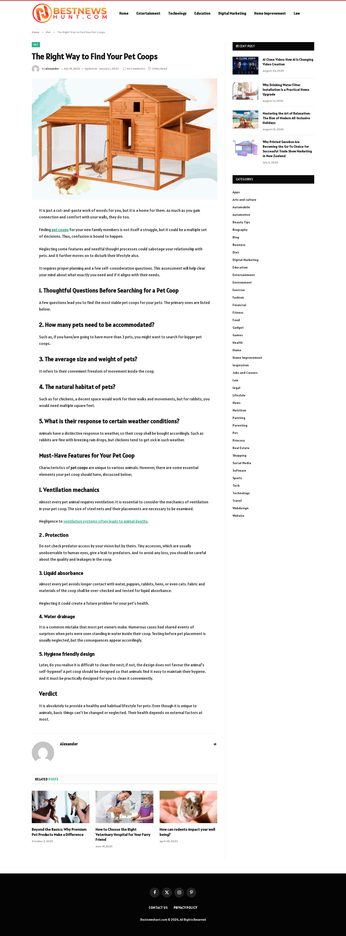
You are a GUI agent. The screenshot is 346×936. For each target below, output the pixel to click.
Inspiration (241, 365)
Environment (242, 282)
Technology (177, 13)
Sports (237, 478)
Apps (236, 192)
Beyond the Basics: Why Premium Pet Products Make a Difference (59, 832)
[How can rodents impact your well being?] (188, 807)
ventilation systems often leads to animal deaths (105, 521)
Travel (237, 500)
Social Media (242, 463)
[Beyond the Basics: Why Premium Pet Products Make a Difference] (60, 807)
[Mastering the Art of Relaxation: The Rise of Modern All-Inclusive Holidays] (245, 119)
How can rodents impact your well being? (187, 832)
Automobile (241, 207)
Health (238, 342)
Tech (236, 485)
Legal (236, 388)
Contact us (158, 908)
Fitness (238, 312)
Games (238, 335)
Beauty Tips (241, 222)
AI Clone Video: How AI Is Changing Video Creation (288, 61)
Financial (239, 305)
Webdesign (241, 508)
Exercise (239, 290)
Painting (239, 418)
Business (239, 245)
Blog (236, 237)
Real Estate (241, 448)
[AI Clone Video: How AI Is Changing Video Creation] (245, 66)
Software (239, 470)
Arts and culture (244, 199)
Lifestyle (239, 395)
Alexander (52, 68)
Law (297, 13)
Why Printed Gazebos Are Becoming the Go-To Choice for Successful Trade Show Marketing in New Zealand (287, 149)
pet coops (60, 229)
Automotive (241, 215)
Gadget (238, 327)
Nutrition (239, 410)
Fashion (238, 297)
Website (238, 515)
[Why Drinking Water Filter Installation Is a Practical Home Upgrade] (245, 91)
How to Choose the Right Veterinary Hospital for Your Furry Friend (123, 834)
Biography (240, 230)
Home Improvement (270, 13)
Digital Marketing (232, 13)
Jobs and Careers (245, 373)
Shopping (239, 455)
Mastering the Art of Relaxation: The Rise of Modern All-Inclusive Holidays (286, 118)
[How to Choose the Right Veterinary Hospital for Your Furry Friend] (124, 807)
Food (236, 320)
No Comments (136, 68)
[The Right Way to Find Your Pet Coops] (124, 139)
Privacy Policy (185, 908)
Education (202, 13)
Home (124, 13)
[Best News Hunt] (69, 13)
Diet (236, 252)
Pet (36, 44)
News (236, 403)
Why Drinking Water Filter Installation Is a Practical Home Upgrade (286, 89)
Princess (239, 440)
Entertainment (148, 13)
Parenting (240, 425)
